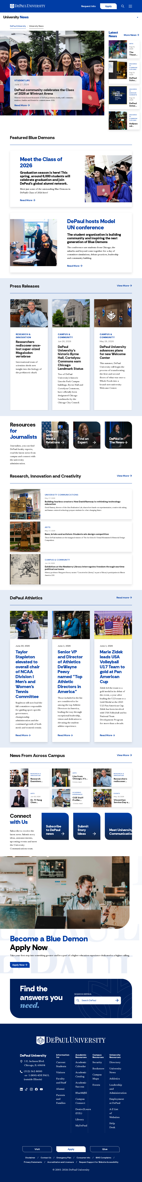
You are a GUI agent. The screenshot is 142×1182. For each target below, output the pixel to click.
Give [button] (104, 1149)
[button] (29, 105)
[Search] (117, 1000)
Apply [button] (71, 1149)
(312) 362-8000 (33, 1071)
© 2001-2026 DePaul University (71, 1170)
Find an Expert (83, 440)
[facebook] (36, 1089)
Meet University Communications (120, 832)
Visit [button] (37, 1149)
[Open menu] (130, 6)
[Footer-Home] (71, 1040)
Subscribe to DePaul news (53, 830)
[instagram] (31, 1089)
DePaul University (18, 26)
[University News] (16, 17)
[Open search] (122, 6)
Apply (108, 6)
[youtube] (41, 1089)
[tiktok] (26, 1089)
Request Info (88, 6)
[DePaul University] (31, 6)
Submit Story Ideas (83, 830)
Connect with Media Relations (53, 436)
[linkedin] (21, 1089)
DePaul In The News (116, 440)
